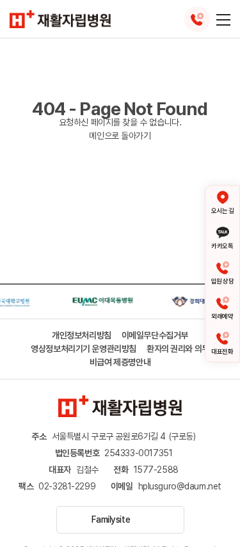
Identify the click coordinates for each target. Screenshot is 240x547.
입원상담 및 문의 (197, 19)
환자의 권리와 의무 (178, 349)
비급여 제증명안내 (120, 362)
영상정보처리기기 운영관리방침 (83, 349)
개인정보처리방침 (81, 335)
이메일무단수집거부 (155, 335)
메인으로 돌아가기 (119, 136)
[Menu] (223, 19)
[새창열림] (101, 296)
